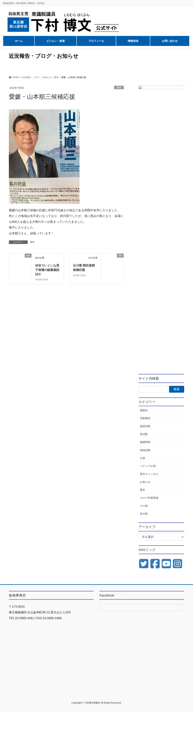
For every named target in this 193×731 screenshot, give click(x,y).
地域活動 (145, 450)
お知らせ (145, 481)
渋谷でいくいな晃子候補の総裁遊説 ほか (47, 270)
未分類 (144, 513)
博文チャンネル (149, 473)
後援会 (144, 410)
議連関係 (145, 442)
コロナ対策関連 (149, 497)
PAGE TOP (185, 705)
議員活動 (145, 426)
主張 (142, 458)
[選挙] (20, 259)
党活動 (144, 434)
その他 (144, 505)
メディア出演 (148, 466)
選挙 (118, 87)
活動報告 (145, 418)
